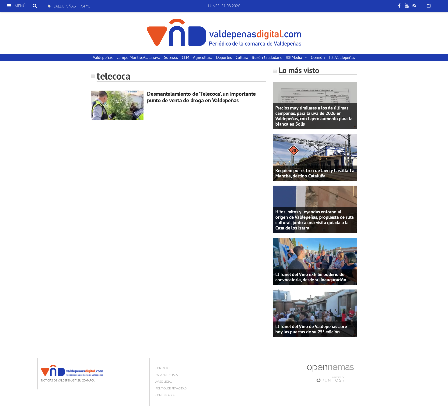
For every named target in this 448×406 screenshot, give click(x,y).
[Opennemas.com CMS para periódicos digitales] (330, 373)
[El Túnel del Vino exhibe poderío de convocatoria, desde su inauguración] (315, 260)
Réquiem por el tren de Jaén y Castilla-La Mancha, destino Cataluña (314, 173)
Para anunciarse (167, 375)
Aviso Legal (163, 382)
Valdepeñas (102, 57)
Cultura (242, 57)
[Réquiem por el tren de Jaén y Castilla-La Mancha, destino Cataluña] (315, 156)
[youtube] (406, 5)
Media (296, 57)
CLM (185, 57)
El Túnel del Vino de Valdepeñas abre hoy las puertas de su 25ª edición (311, 329)
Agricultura (202, 57)
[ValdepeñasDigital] (224, 33)
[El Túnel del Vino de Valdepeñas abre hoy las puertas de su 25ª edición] (315, 312)
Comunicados (165, 395)
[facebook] (399, 5)
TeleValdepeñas (342, 57)
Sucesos (171, 57)
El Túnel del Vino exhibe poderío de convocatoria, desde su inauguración (310, 277)
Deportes (224, 57)
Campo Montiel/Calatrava (138, 57)
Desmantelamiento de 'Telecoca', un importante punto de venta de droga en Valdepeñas (201, 97)
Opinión (318, 57)
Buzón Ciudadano (267, 57)
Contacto (162, 368)
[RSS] (414, 5)
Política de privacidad (170, 388)
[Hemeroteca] (428, 5)
